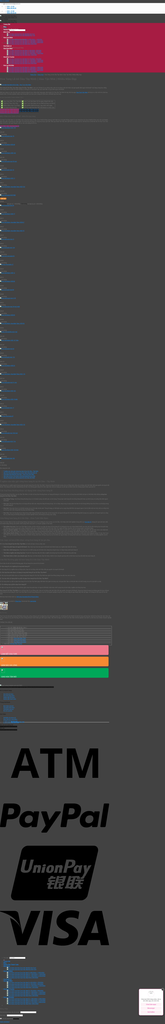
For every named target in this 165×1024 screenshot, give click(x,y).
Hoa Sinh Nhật (7, 48)
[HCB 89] (7, 290)
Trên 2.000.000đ (32, 44)
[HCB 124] (7, 247)
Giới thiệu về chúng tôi (9, 717)
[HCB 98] (8, 195)
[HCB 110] (7, 357)
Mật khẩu (3, 1015)
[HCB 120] (12, 187)
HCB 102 (2, 462)
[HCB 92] (12, 323)
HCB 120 (2, 191)
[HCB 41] (7, 239)
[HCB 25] (7, 365)
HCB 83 (2, 285)
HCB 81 (2, 260)
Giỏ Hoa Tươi (31, 35)
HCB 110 (2, 361)
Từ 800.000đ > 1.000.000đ (35, 39)
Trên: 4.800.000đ (32, 72)
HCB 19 (2, 403)
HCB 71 (2, 445)
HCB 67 (2, 226)
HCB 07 (2, 420)
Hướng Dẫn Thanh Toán (10, 29)
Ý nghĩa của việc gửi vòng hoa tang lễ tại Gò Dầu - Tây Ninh (20, 471)
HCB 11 (2, 182)
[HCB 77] (7, 214)
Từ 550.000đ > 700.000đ (34, 50)
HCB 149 (2, 132)
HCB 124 (2, 252)
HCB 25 (2, 370)
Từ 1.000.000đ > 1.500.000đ (35, 41)
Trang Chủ (6, 24)
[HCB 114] (12, 374)
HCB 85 (2, 319)
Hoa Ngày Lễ (7, 46)
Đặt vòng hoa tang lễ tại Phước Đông (28, 597)
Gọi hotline (151, 1012)
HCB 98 (2, 201)
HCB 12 (2, 277)
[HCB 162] (8, 391)
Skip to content (4, 1)
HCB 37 (2, 268)
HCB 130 (2, 336)
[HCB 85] (7, 315)
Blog (4, 27)
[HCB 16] (12, 424)
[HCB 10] (7, 170)
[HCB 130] (8, 332)
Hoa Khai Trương (8, 57)
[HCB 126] (9, 433)
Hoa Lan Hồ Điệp (8, 65)
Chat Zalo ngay (151, 1004)
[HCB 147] (9, 340)
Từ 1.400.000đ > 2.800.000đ (35, 67)
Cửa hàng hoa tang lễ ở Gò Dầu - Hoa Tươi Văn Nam (18, 474)
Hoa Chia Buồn (8, 37)
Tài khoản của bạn (8, 709)
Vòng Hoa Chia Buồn (20, 640)
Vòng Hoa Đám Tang (20, 638)
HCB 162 (2, 395)
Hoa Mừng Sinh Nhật (20, 642)
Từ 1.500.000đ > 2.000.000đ (35, 42)
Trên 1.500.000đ (32, 55)
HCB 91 (2, 386)
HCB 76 (2, 140)
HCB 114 (2, 378)
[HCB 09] (7, 205)
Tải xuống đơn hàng (8, 707)
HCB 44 (2, 148)
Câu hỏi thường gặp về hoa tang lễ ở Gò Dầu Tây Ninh (19, 478)
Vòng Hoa (40, 75)
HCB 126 (2, 437)
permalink (33, 601)
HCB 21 (2, 302)
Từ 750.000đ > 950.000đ (34, 52)
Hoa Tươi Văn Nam (82, 92)
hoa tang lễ (88, 522)
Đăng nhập (16, 1018)
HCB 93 (2, 165)
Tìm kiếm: (6, 958)
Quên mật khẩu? (5, 1022)
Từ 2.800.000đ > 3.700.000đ (35, 69)
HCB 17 (2, 412)
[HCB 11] (7, 178)
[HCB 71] (8, 441)
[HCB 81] (7, 256)
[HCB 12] (7, 273)
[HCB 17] (7, 408)
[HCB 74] (12, 231)
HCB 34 (2, 311)
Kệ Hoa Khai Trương (16, 644)
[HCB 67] (12, 222)
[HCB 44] (7, 144)
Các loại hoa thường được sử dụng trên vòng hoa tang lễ (20, 473)
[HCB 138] (9, 450)
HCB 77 (2, 218)
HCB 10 (2, 174)
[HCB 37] (6, 264)
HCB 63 (2, 353)
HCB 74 (2, 235)
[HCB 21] (8, 298)
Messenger (151, 1008)
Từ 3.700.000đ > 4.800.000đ (35, 70)
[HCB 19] (9, 399)
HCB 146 (2, 157)
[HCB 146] (8, 153)
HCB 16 (2, 429)
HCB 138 (2, 454)
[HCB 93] (8, 161)
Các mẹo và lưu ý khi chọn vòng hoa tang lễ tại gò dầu (19, 476)
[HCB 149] (8, 128)
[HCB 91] (8, 382)
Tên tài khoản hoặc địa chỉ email (10, 1012)
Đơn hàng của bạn (8, 706)
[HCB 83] (7, 281)
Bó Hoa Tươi (31, 34)
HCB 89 (2, 294)
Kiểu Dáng (6, 32)
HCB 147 (2, 344)
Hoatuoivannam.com (17, 722)
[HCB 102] (7, 458)
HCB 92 (2, 327)
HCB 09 (2, 209)
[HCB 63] (7, 349)
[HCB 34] (10, 306)
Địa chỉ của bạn (7, 711)
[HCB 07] (6, 416)
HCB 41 (2, 243)
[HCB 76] (7, 136)
